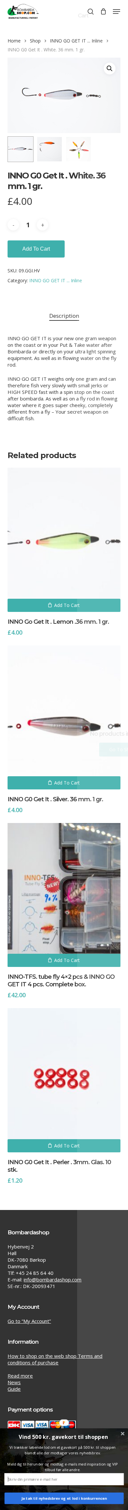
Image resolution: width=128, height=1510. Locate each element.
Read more (20, 1375)
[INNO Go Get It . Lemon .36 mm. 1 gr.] (64, 540)
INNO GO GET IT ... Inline (76, 41)
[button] (116, 11)
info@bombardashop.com (52, 1279)
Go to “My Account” (29, 1321)
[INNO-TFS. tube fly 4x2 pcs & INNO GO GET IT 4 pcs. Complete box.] (64, 895)
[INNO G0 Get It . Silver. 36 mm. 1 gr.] (64, 717)
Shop (35, 41)
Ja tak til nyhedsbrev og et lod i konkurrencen (64, 1498)
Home (14, 41)
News (14, 1382)
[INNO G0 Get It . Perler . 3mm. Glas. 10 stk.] (64, 1080)
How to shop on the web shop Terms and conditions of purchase (55, 1359)
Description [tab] (64, 315)
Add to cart (36, 249)
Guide (14, 1389)
